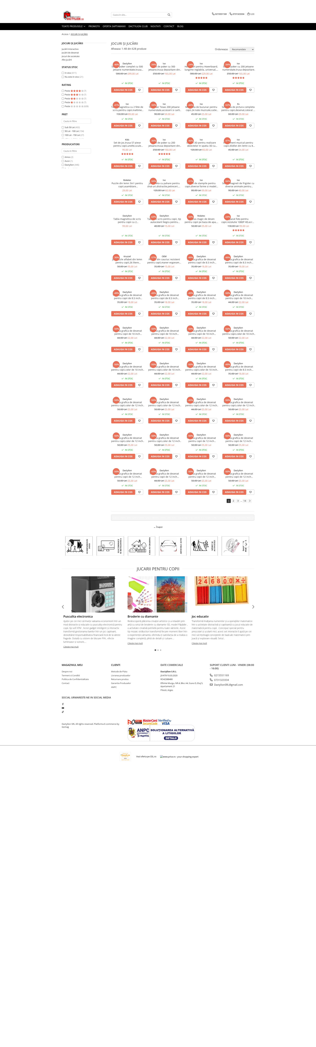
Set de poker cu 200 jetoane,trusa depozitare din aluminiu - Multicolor (164, 144)
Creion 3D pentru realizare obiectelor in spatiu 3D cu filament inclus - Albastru (201, 144)
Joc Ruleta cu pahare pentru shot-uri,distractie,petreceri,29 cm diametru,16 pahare (164, 185)
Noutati (156, 26)
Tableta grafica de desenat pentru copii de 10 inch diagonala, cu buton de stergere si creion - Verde (164, 332)
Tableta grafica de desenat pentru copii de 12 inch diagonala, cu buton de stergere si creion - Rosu (201, 475)
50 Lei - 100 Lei (72, 131)
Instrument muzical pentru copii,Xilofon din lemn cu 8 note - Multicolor (238, 144)
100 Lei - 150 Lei (72, 135)
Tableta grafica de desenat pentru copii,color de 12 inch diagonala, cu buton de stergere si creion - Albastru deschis (164, 404)
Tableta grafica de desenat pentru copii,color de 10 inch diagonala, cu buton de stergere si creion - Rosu (201, 368)
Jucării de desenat (70, 52)
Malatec (127, 180)
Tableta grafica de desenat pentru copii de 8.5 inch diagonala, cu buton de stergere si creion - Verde (164, 296)
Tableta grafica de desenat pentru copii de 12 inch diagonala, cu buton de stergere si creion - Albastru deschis (238, 439)
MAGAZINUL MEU (72, 665)
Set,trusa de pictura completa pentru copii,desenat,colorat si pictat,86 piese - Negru (238, 108)
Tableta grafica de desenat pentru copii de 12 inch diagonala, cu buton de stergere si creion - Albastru (238, 475)
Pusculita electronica (78, 616)
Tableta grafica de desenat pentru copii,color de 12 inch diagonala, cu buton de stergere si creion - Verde (164, 439)
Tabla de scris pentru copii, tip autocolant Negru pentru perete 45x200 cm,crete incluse (164, 220)
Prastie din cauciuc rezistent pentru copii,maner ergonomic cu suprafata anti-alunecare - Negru (164, 261)
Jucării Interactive (70, 49)
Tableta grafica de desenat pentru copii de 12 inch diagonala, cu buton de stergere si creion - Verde (127, 475)
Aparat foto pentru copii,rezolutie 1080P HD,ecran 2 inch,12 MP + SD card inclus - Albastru (238, 220)
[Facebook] (63, 704)
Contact (169, 26)
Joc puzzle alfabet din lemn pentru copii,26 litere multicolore (127, 261)
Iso (164, 63)
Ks (238, 103)
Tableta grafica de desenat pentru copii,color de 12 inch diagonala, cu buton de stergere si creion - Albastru (201, 404)
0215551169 (221, 675)
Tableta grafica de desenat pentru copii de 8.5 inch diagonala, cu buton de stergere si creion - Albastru (238, 368)
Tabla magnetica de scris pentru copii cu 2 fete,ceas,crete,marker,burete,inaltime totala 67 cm (127, 220)
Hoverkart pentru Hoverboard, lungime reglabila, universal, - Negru (201, 68)
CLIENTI (115, 665)
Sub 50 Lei (70, 127)
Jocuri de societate (70, 56)
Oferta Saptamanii (114, 26)
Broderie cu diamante (143, 616)
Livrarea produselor (120, 675)
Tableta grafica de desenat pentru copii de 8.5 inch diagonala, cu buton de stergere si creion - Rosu (201, 261)
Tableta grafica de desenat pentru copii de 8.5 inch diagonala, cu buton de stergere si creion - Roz (238, 261)
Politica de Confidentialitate (75, 679)
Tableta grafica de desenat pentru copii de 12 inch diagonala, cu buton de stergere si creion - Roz (164, 475)
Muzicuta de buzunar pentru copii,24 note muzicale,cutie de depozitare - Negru (201, 108)
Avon (67, 160)
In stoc (68, 72)
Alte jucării (67, 59)
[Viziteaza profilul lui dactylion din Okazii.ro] (125, 756)
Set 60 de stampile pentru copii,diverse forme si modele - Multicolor (201, 185)
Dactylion (69, 164)
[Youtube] (63, 707)
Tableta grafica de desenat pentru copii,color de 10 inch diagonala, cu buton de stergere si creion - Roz (127, 368)
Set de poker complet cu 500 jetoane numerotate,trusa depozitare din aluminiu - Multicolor (127, 68)
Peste (68, 90)
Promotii (94, 26)
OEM (164, 256)
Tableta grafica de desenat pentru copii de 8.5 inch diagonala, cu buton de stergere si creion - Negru (201, 296)
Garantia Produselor (121, 683)
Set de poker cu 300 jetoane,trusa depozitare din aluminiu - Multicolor (164, 68)
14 (244, 500)
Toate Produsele (72, 26)
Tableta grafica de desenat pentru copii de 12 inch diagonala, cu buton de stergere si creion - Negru (201, 439)
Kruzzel (127, 256)
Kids (127, 139)
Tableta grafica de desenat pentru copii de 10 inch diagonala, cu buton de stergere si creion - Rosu (127, 332)
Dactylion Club (138, 26)
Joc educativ (200, 616)
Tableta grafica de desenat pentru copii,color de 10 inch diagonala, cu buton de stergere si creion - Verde (164, 368)
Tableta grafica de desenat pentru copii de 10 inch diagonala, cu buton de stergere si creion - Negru (201, 332)
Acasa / (66, 34)
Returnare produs (120, 679)
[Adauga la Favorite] (139, 90)
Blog (180, 26)
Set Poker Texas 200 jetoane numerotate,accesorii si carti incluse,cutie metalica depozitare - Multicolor (164, 108)
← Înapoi (158, 526)
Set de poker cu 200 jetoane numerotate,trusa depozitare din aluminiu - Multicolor (238, 68)
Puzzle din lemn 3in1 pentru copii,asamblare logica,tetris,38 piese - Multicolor (127, 185)
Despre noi (67, 671)
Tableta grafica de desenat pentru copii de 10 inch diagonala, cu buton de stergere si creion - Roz (238, 296)
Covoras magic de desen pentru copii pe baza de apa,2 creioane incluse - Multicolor (201, 220)
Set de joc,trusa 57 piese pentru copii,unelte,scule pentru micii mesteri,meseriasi (127, 144)
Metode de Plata (119, 671)
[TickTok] (63, 711)
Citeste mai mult (71, 646)
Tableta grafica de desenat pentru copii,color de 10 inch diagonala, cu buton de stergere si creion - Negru (238, 332)
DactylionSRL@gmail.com (228, 684)
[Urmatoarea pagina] (250, 501)
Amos (67, 157)
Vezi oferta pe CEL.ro (146, 756)
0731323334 (221, 680)
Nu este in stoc (72, 76)
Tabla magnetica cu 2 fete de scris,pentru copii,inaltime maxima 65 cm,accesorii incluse (127, 108)
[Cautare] (169, 15)
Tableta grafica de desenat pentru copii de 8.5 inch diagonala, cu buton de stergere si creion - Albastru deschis (127, 296)
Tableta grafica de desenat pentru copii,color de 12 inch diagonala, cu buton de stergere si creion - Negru (127, 404)
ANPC (114, 687)
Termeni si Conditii (71, 675)
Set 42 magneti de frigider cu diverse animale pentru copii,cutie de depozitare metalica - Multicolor (238, 185)
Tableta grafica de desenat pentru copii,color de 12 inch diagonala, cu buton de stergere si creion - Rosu (127, 439)
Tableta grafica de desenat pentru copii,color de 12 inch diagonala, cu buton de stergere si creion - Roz (238, 404)
